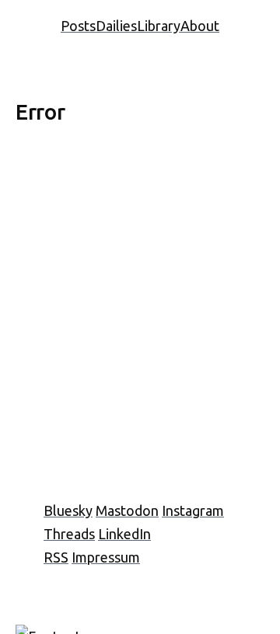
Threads (69, 534)
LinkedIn (124, 534)
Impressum (106, 557)
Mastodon (127, 510)
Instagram (193, 510)
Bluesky (68, 510)
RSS (56, 557)
